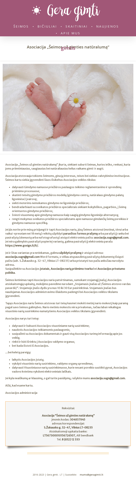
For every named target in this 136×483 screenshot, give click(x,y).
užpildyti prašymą (70, 252)
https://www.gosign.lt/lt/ (21, 245)
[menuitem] (23, 26)
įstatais (44, 268)
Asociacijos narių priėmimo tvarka (72, 268)
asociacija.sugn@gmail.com (111, 237)
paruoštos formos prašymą (80, 233)
